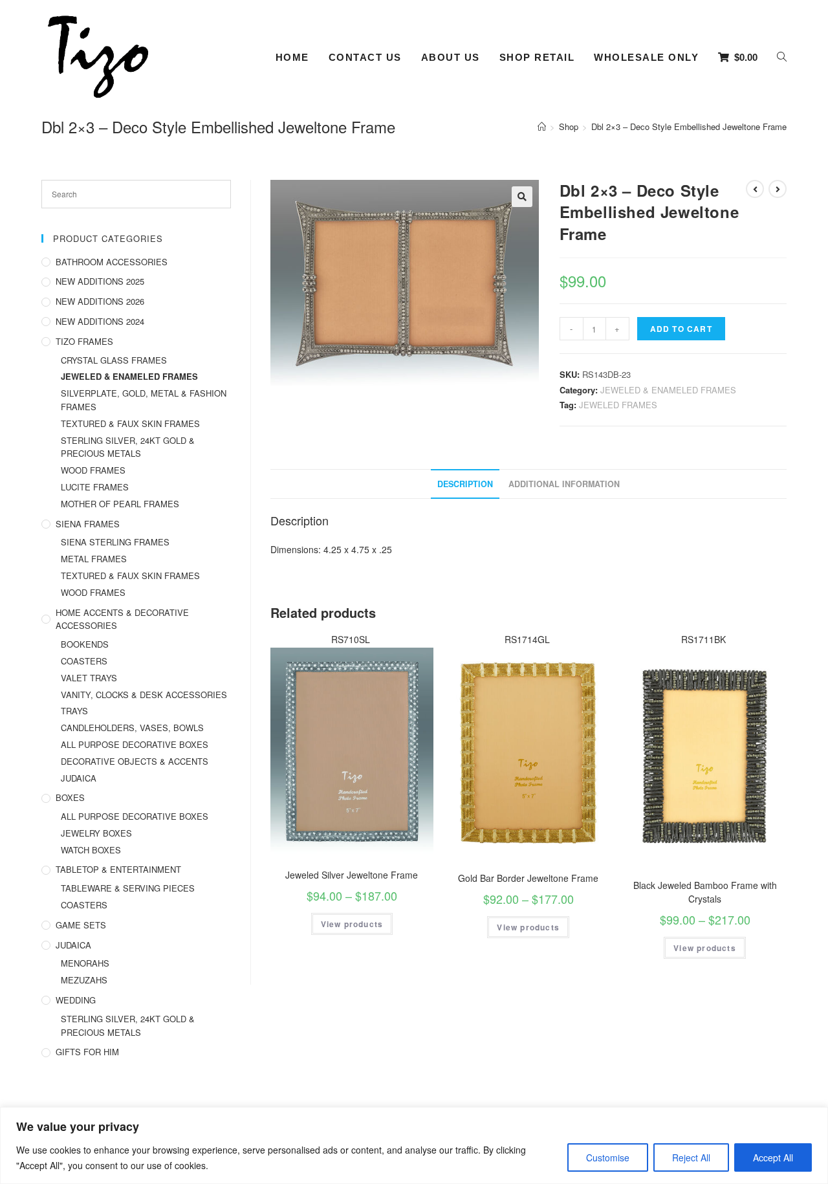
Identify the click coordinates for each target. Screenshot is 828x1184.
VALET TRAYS (89, 678)
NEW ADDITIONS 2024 (100, 321)
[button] (522, 196)
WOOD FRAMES (93, 470)
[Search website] (781, 57)
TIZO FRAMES (84, 341)
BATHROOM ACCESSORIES (112, 262)
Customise (607, 1157)
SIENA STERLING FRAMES (115, 542)
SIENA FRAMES (88, 524)
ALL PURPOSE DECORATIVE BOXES (134, 744)
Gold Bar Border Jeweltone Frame (528, 878)
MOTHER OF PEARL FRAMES (120, 504)
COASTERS (84, 661)
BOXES (70, 797)
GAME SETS (81, 925)
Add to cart (681, 328)
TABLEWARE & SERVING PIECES (128, 888)
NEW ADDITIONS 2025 (100, 281)
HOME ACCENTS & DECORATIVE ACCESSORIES (122, 619)
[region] (414, 1145)
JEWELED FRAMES (618, 405)
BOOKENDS (85, 644)
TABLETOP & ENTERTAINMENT (118, 869)
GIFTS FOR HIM (87, 1052)
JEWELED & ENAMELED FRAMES (668, 390)
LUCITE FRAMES (95, 487)
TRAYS (74, 711)
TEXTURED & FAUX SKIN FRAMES (130, 423)
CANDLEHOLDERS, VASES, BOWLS (132, 727)
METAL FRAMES (94, 559)
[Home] (542, 126)
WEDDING (76, 1000)
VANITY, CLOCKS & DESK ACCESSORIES (144, 694)
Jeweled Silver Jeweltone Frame (351, 874)
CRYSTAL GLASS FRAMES (114, 360)
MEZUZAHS (84, 980)
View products (352, 924)
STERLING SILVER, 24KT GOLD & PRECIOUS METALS (128, 447)
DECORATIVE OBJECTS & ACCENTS (134, 761)
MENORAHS (85, 963)
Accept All (773, 1157)
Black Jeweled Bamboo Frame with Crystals (705, 892)
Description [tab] (465, 484)
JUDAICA (78, 778)
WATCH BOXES (91, 850)
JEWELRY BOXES (96, 833)
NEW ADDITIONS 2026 (100, 301)
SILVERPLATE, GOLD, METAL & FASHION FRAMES (143, 400)
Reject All (691, 1157)
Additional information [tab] (564, 484)
